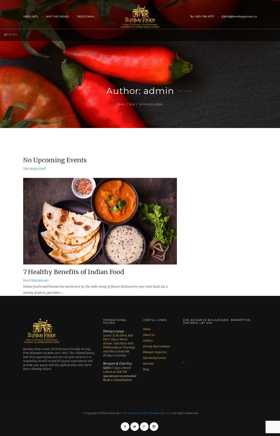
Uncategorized (34, 169)
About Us (149, 335)
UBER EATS (30, 16)
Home (121, 104)
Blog (132, 104)
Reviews (148, 363)
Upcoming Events (154, 358)
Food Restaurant (36, 280)
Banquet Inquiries (155, 352)
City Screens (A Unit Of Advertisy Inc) (145, 413)
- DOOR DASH (81, 16)
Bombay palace (140, 16)
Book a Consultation (117, 380)
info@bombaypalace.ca (240, 16)
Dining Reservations (156, 346)
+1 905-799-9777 (203, 16)
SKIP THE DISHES (57, 16)
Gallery (148, 340)
